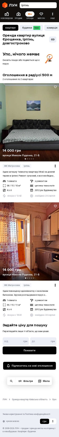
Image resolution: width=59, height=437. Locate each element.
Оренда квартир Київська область (30, 399)
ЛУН (5, 399)
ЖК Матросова (12, 166)
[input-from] (16, 341)
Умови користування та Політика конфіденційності (26, 414)
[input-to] (43, 341)
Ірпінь (27, 166)
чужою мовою (12, 421)
